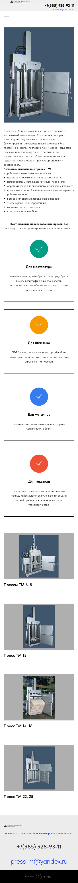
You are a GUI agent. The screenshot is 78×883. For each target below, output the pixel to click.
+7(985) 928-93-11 (39, 846)
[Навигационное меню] (6, 16)
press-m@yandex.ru (63, 9)
